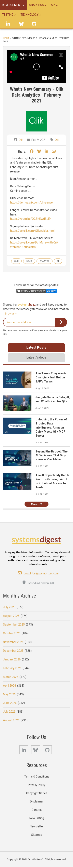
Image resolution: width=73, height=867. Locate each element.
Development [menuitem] (12, 4)
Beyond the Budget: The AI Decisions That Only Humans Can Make (51, 455)
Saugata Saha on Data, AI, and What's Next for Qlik (52, 399)
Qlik (21, 140)
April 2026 (9, 685)
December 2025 (13, 650)
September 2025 (14, 624)
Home (6, 38)
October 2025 (11, 633)
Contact (37, 809)
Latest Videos (36, 357)
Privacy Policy (36, 784)
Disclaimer (36, 801)
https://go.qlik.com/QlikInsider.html (32, 230)
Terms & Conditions (36, 776)
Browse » (11, 313)
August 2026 (11, 720)
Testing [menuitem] (7, 14)
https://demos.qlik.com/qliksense (31, 202)
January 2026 (12, 659)
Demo (29, 261)
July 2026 (9, 711)
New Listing (36, 818)
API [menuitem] (53, 4)
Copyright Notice (36, 793)
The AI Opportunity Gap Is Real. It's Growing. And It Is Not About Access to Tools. (52, 481)
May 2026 (9, 694)
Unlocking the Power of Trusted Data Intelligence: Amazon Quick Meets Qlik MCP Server (51, 427)
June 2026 (10, 702)
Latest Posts (36, 347)
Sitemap (36, 834)
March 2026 (10, 677)
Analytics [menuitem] (36, 4)
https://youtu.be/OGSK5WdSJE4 (31, 218)
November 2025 (13, 642)
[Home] (36, 540)
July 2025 (9, 607)
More (34, 504)
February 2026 (12, 668)
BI (58, 261)
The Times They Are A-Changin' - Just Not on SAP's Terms (50, 377)
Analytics (44, 261)
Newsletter (37, 826)
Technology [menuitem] (29, 14)
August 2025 (11, 615)
